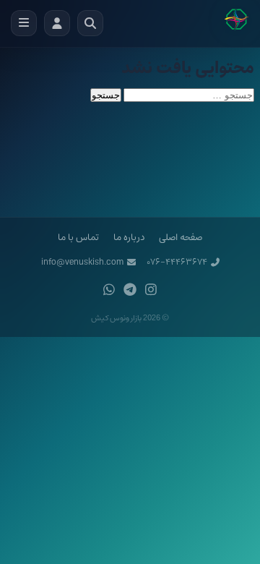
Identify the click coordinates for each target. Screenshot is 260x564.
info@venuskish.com (82, 262)
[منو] (24, 23)
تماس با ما (78, 237)
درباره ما (128, 237)
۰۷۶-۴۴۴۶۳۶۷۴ (177, 262)
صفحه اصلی (180, 237)
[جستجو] (90, 23)
